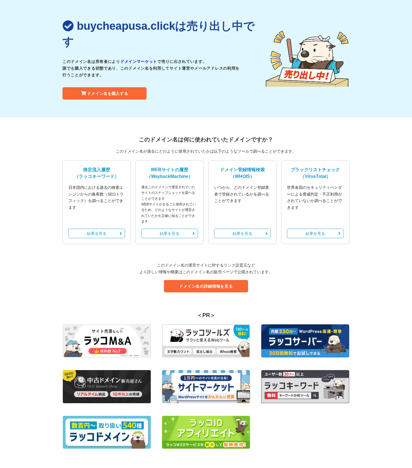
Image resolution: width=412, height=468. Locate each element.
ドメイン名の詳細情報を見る (206, 286)
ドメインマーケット (138, 61)
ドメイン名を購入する (107, 93)
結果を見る (97, 233)
